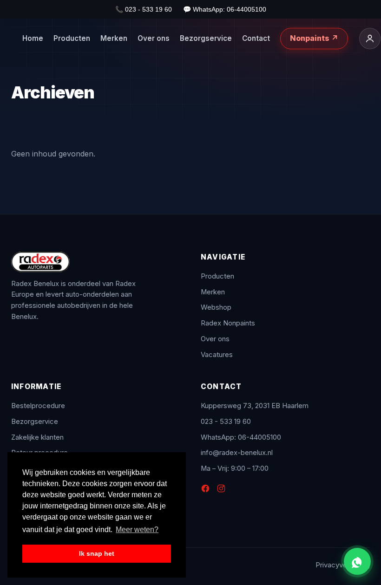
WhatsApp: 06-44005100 (241, 437)
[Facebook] (205, 490)
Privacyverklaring (342, 565)
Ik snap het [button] (96, 553)
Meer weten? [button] (137, 529)
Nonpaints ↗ (314, 38)
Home (32, 38)
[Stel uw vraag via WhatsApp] (357, 561)
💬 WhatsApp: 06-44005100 (224, 9)
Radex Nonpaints (228, 323)
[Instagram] (221, 490)
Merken (113, 38)
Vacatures (217, 355)
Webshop (216, 307)
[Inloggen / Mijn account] (370, 38)
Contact (256, 38)
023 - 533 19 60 (226, 421)
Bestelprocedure (38, 406)
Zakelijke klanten (37, 437)
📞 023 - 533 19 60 (143, 9)
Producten (71, 38)
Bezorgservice (206, 38)
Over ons (154, 38)
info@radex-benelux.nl (237, 452)
